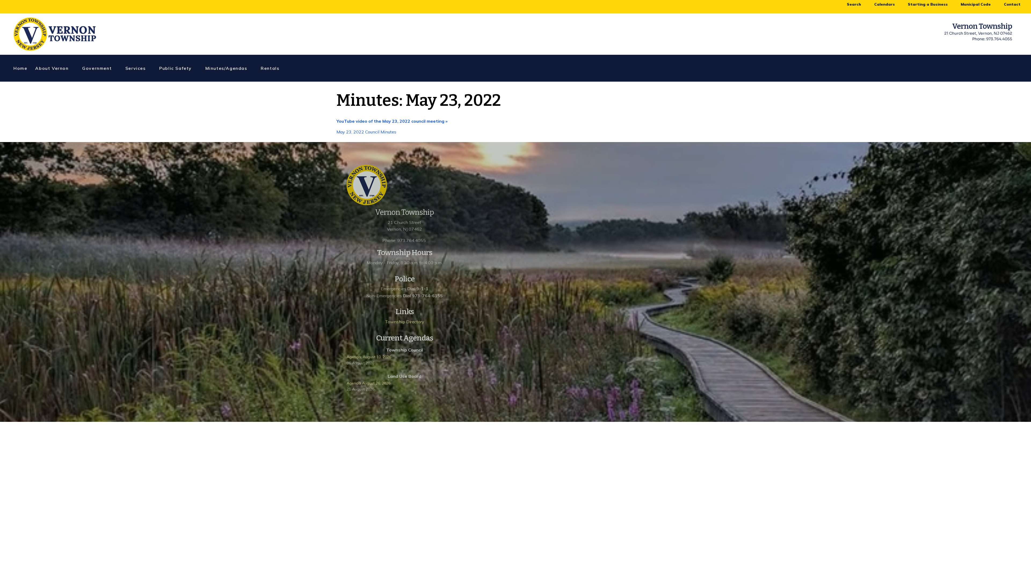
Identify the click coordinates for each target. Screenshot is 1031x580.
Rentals (270, 68)
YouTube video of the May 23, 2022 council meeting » (392, 121)
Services (135, 68)
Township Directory (404, 321)
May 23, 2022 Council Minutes (366, 132)
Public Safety (175, 68)
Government (97, 68)
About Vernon (51, 68)
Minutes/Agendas (226, 68)
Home (20, 68)
